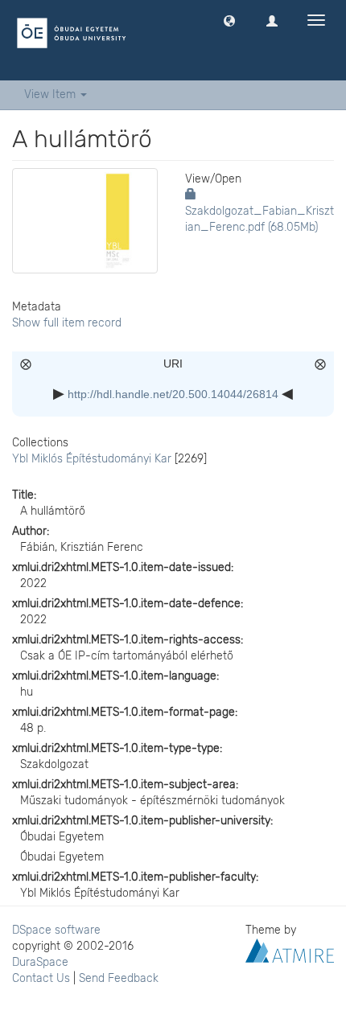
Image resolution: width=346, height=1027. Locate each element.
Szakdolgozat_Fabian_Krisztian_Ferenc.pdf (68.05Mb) (259, 219)
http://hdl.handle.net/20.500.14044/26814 (173, 394)
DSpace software (56, 930)
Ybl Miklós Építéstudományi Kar (91, 459)
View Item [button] (51, 94)
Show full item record (67, 323)
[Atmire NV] (289, 950)
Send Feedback (119, 978)
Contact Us (41, 978)
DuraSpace (40, 962)
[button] (229, 20)
